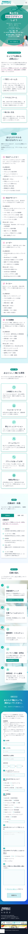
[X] (2, 912)
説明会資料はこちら (12, 660)
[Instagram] (7, 912)
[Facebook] (9, 912)
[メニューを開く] (26, 2)
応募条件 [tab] (7, 515)
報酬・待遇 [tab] (20, 515)
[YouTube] (4, 912)
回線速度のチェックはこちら (15, 600)
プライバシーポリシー (12, 889)
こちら (14, 726)
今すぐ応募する (14, 41)
